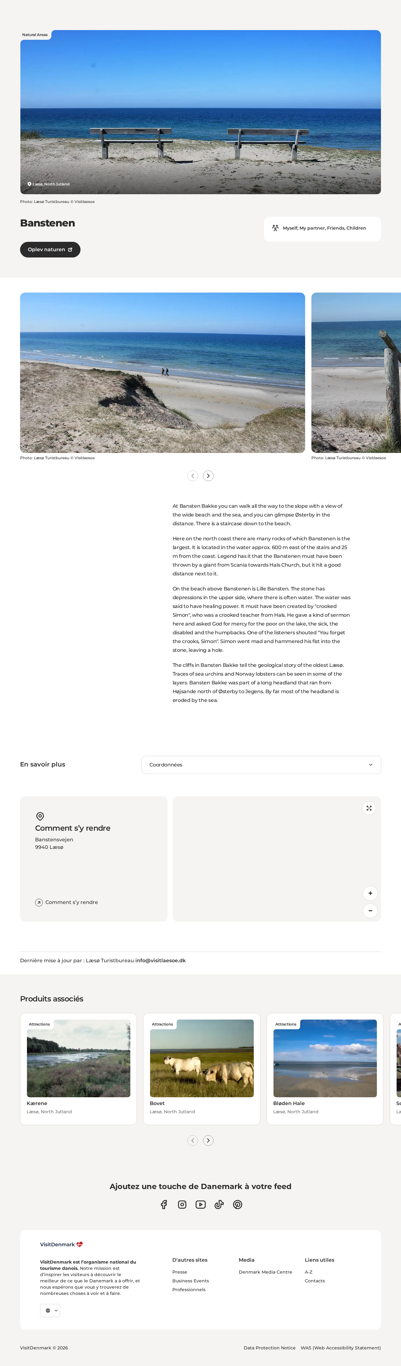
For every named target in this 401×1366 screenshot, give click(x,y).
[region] (277, 859)
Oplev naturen (46, 249)
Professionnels (189, 1289)
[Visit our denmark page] (163, 1204)
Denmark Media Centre (265, 1272)
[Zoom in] (370, 893)
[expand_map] (369, 808)
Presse (179, 1272)
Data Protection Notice (270, 1348)
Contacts (315, 1281)
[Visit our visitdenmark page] (200, 1204)
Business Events (190, 1281)
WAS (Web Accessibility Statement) (341, 1348)
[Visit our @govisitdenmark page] (219, 1204)
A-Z (308, 1272)
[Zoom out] (370, 910)
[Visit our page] (182, 1204)
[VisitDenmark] (61, 1244)
